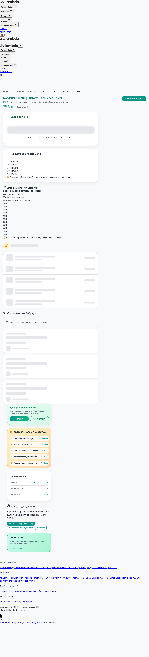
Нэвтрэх (41, 527)
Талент (4, 16)
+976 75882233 (7, 601)
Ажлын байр (6, 7)
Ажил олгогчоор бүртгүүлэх (21, 527)
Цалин (4, 21)
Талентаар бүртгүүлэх (19, 523)
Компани (5, 12)
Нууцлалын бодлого (30, 622)
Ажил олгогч (39, 418)
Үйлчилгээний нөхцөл (10, 622)
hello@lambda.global (24, 601)
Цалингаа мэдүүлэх (134, 98)
